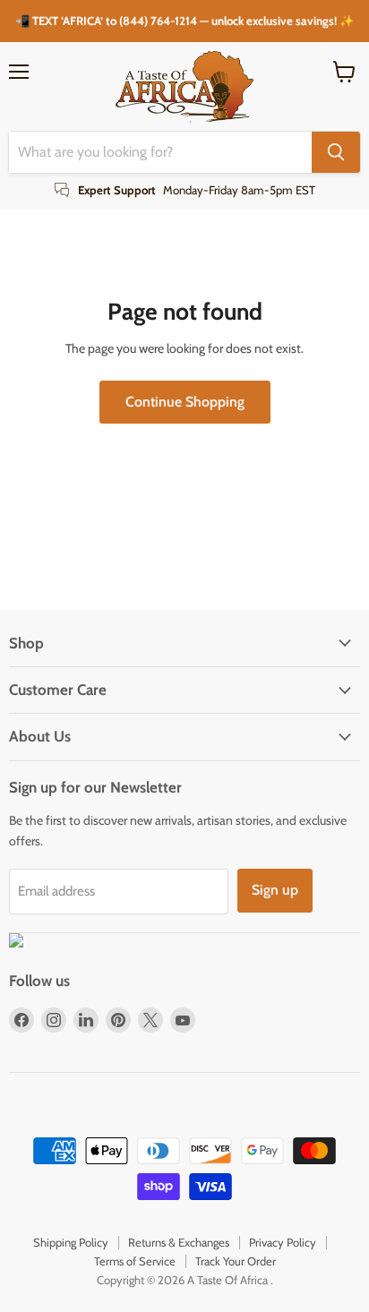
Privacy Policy (282, 1242)
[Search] (336, 152)
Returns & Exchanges (178, 1242)
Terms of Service (135, 1261)
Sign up (275, 889)
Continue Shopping (185, 401)
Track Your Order (235, 1261)
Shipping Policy (70, 1242)
